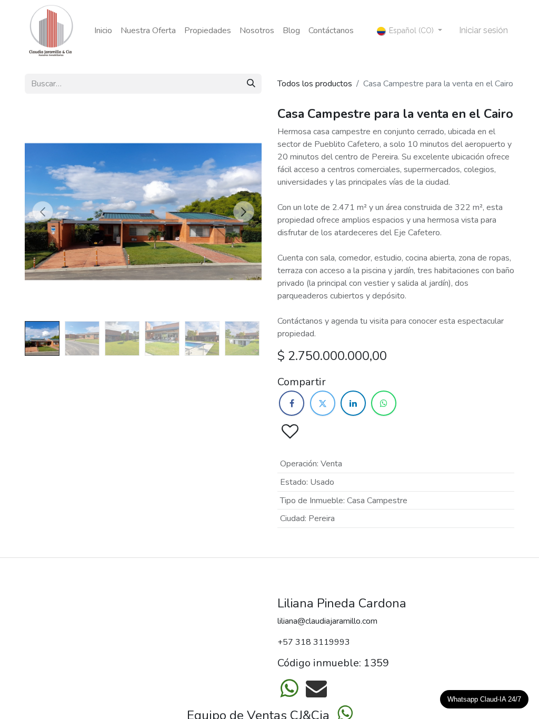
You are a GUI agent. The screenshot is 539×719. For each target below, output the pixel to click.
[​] (291, 403)
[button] (43, 211)
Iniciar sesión (483, 30)
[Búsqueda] (251, 84)
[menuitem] (103, 30)
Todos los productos (314, 83)
